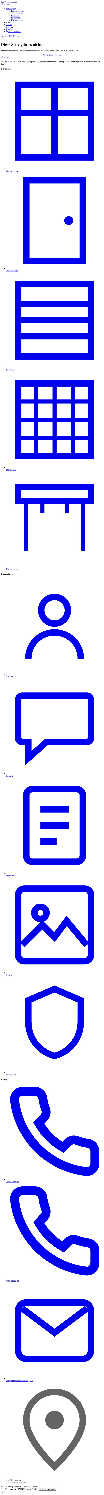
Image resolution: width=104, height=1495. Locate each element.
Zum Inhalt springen (9, 2)
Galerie (9, 25)
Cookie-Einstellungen (47, 1489)
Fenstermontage (17, 11)
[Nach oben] (3, 1492)
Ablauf (9, 22)
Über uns (9, 27)
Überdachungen (17, 20)
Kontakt (9, 29)
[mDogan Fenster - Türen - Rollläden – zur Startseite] (5, 4)
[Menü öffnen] (18, 36)
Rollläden (15, 15)
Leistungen (10, 9)
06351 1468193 (14, 32)
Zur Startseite (48, 55)
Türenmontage (17, 13)
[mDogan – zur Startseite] (5, 57)
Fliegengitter (16, 18)
